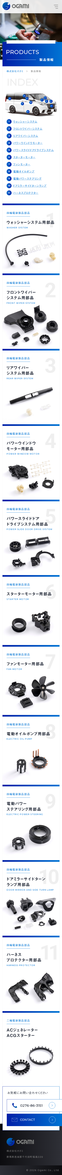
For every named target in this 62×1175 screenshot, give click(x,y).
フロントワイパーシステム (27, 128)
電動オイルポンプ (24, 171)
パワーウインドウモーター (27, 143)
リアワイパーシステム (25, 136)
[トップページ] (15, 6)
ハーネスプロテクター (25, 193)
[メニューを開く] (55, 6)
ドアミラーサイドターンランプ (30, 185)
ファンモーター (21, 164)
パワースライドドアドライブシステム (33, 150)
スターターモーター (24, 157)
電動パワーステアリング (27, 178)
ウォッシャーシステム (25, 121)
